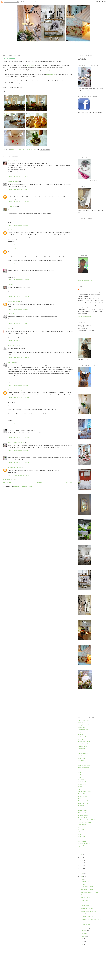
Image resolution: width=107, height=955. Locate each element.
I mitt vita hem (81, 760)
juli (82, 939)
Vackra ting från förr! (87, 916)
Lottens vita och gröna (84, 791)
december (85, 881)
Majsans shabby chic (84, 803)
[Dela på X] (45, 150)
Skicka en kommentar (9, 479)
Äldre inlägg (69, 482)
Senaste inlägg (7, 482)
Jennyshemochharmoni (14, 194)
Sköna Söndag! (85, 924)
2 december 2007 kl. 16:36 (18, 244)
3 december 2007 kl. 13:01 (18, 423)
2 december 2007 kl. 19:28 (18, 280)
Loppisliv (80, 789)
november (85, 928)
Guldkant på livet (82, 746)
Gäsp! (82, 922)
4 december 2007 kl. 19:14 (18, 475)
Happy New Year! (86, 884)
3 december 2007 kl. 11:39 (18, 397)
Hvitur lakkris (81, 758)
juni (83, 941)
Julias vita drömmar (83, 767)
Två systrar (81, 831)
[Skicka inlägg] (38, 149)
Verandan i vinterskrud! (87, 903)
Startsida (39, 482)
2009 (81, 873)
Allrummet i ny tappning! (88, 908)
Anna (81, 288)
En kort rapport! (85, 897)
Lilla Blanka (11, 314)
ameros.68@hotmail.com (85, 280)
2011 (81, 868)
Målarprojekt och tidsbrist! (88, 911)
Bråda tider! (84, 914)
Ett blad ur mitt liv (83, 737)
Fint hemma (81, 739)
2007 (81, 879)
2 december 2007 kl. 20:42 (19, 309)
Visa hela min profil (85, 316)
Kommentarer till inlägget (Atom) (22, 486)
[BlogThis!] (43, 150)
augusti (84, 936)
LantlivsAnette (12, 427)
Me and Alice (81, 805)
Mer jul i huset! (85, 905)
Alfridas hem (81, 722)
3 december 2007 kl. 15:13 (18, 450)
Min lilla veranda (82, 810)
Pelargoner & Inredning (85, 822)
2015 (81, 857)
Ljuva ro (80, 786)
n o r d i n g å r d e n (13, 455)
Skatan (10, 328)
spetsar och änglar (13, 181)
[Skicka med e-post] (41, 150)
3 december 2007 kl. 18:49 (18, 462)
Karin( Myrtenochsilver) (15, 390)
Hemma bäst (81, 748)
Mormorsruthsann (83, 815)
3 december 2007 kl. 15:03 (18, 437)
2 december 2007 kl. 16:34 (18, 225)
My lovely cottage (83, 817)
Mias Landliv (81, 808)
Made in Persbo (82, 796)
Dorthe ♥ (10, 284)
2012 (81, 865)
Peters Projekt (82, 824)
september (85, 933)
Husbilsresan (11, 160)
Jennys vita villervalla (84, 765)
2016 (81, 854)
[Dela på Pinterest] (49, 150)
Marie (9, 267)
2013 (81, 863)
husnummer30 (12, 248)
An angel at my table (84, 725)
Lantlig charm (82, 774)
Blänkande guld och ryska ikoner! (91, 919)
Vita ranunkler (82, 841)
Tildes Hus (81, 829)
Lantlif (79, 772)
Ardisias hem (81, 727)
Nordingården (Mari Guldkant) (86, 820)
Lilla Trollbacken (82, 782)
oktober (84, 930)
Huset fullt (81, 756)
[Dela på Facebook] (47, 150)
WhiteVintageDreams (14, 301)
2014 (81, 860)
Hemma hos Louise (83, 751)
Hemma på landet (83, 753)
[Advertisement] (53, 48)
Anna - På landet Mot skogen (16, 442)
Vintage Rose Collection (85, 839)
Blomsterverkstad (83, 729)
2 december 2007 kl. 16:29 (18, 201)
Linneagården (82, 784)
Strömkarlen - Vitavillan (15, 467)
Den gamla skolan (83, 732)
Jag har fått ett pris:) (87, 889)
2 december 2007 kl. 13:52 (18, 177)
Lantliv (80, 777)
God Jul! (83, 895)
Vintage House (82, 836)
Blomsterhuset (30, 65)
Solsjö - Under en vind (14, 345)
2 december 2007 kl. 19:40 (18, 296)
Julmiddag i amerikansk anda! (89, 892)
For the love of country (84, 741)
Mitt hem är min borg (84, 812)
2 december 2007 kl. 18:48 (18, 263)
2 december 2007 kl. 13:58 (18, 189)
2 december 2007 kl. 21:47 (18, 323)
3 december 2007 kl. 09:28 (19, 385)
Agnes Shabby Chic (83, 720)
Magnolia (80, 798)
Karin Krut (11, 230)
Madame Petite (82, 793)
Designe (80, 734)
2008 (81, 876)
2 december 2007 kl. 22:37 (18, 340)
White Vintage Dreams (84, 843)
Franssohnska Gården (84, 744)
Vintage (80, 834)
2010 (81, 871)
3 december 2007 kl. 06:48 (19, 357)
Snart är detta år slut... (87, 886)
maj (83, 944)
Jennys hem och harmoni (85, 763)
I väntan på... (84, 900)
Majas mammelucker (83, 801)
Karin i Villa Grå (12, 206)
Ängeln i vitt (81, 846)
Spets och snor (82, 827)
